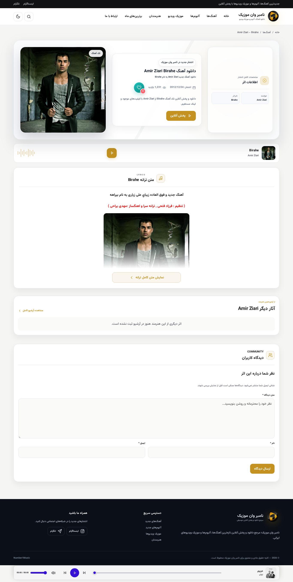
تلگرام (17, 4)
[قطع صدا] (53, 573)
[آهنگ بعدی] (84, 572)
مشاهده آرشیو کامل (33, 310)
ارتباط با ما (111, 16)
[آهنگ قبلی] (65, 572)
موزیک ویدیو (175, 16)
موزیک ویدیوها (153, 534)
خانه (226, 16)
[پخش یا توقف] (74, 572)
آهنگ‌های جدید (153, 521)
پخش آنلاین (178, 115)
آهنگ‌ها (212, 16)
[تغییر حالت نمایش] (18, 16)
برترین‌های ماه (133, 16)
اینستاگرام (28, 4)
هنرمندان (155, 16)
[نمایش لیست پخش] (271, 572)
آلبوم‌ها (195, 16)
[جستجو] (28, 16)
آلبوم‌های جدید (153, 528)
